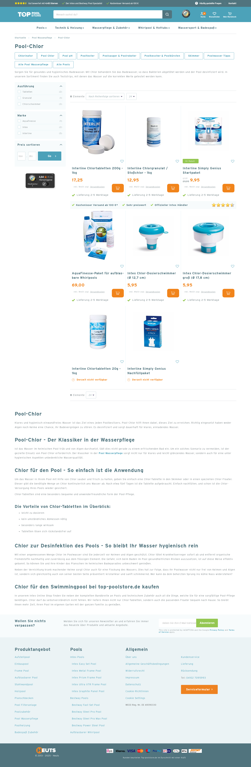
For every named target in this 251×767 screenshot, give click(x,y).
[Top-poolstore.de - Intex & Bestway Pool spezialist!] (29, 14)
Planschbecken (24, 698)
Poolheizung (22, 725)
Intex (43, 127)
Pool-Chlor (64, 37)
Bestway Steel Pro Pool (86, 711)
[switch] (46, 184)
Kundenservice (190, 657)
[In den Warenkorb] (118, 188)
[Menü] (53, 175)
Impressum (132, 677)
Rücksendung (189, 670)
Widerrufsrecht (135, 670)
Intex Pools (77, 657)
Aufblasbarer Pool (26, 677)
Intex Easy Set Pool (84, 664)
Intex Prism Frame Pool (87, 677)
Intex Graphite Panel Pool (88, 691)
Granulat (43, 98)
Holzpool (20, 691)
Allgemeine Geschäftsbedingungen (147, 664)
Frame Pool (22, 670)
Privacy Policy (217, 630)
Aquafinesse (43, 121)
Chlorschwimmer (43, 104)
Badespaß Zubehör (26, 732)
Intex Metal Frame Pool (86, 670)
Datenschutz (133, 684)
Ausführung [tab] (25, 86)
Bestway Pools (79, 698)
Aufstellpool (22, 657)
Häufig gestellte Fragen (210, 3)
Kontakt (232, 3)
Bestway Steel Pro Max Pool (89, 718)
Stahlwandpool (24, 684)
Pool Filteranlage (26, 705)
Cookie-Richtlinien (137, 691)
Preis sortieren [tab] (28, 144)
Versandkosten (97, 187)
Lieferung (187, 664)
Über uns (131, 657)
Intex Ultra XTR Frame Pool (89, 684)
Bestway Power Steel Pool (88, 725)
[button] (121, 161)
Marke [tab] (21, 115)
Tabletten (43, 91)
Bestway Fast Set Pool (86, 705)
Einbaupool (22, 664)
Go (49, 156)
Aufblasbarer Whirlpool (85, 732)
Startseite (20, 37)
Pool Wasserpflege (42, 37)
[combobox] (112, 14)
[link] (203, 17)
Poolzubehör (23, 711)
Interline (43, 133)
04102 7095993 (196, 677)
